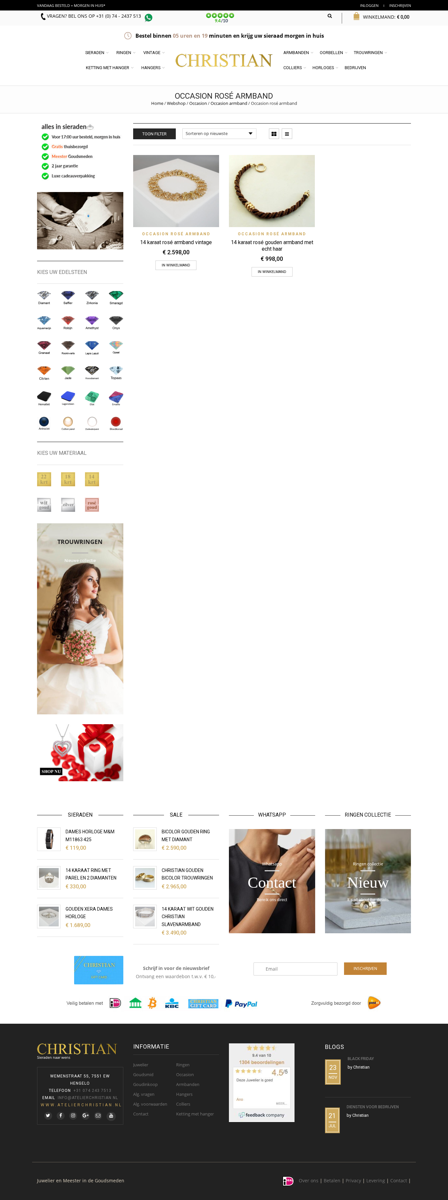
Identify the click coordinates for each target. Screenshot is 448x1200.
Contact (141, 1114)
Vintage (151, 52)
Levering (375, 1181)
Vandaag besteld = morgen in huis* (71, 5)
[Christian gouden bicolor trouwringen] (145, 878)
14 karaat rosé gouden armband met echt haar (272, 245)
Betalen (332, 1181)
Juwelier (140, 1065)
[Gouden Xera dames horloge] (49, 916)
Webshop (176, 103)
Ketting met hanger (107, 67)
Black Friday (361, 1058)
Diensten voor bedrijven (373, 1107)
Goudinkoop (145, 1084)
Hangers (150, 67)
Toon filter (154, 133)
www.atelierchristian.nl (81, 1105)
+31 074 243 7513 (92, 1090)
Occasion (198, 103)
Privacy (353, 1181)
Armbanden (296, 52)
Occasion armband (229, 103)
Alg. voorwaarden (150, 1104)
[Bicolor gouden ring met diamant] (145, 839)
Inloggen (369, 5)
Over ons (308, 1181)
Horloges (323, 67)
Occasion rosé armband (176, 234)
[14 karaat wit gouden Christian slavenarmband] (145, 916)
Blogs (334, 1046)
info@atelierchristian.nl (88, 1097)
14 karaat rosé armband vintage (176, 242)
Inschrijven (400, 5)
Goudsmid (143, 1074)
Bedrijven (355, 67)
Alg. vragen (143, 1094)
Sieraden (94, 52)
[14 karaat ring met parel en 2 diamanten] (49, 878)
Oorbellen (331, 52)
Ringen (123, 52)
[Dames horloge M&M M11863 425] (49, 839)
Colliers (292, 67)
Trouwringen (368, 52)
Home (157, 103)
